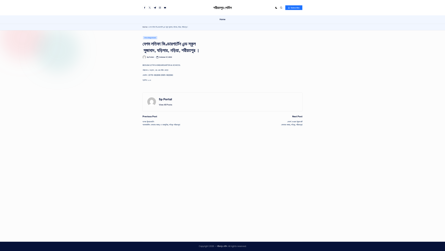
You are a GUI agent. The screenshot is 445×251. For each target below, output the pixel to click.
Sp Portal (165, 99)
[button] (293, 7)
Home (145, 27)
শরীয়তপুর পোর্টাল (222, 7)
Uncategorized (150, 38)
